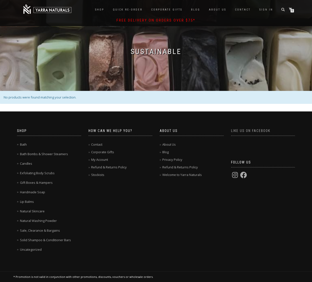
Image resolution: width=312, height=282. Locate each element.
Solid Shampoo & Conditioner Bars (45, 240)
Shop (99, 9)
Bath (23, 144)
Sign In (266, 9)
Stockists (97, 175)
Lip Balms (27, 201)
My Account (99, 159)
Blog (195, 9)
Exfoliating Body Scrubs (37, 173)
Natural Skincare (32, 211)
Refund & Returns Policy (109, 167)
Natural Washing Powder (38, 220)
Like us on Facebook (250, 131)
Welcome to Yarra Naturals (182, 175)
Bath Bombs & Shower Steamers (44, 154)
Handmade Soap (32, 192)
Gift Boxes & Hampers (36, 182)
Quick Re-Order (127, 9)
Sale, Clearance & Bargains (40, 230)
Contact (243, 9)
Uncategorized (31, 249)
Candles (26, 163)
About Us (217, 9)
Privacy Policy (172, 159)
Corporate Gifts (166, 9)
